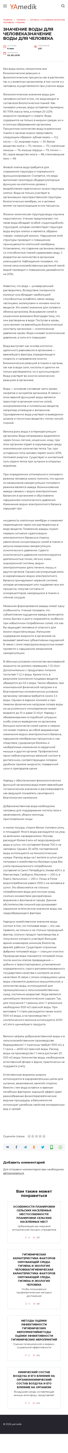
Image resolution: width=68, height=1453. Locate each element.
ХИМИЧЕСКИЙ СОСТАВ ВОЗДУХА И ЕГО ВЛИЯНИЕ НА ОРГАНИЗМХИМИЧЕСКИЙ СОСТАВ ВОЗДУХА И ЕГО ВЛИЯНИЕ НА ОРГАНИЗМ (34, 1380)
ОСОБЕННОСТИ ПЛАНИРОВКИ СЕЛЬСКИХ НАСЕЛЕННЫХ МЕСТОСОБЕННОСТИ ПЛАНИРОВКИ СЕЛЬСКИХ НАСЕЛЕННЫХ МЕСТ (34, 1214)
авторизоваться (13, 1173)
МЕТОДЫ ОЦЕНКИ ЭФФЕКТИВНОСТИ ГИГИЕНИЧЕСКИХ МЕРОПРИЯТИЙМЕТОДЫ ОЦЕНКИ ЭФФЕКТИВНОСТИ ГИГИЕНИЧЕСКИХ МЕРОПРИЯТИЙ (34, 1330)
